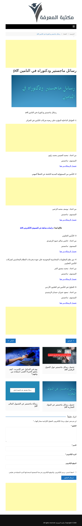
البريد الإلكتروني (70, 454)
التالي (12, 341)
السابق (70, 341)
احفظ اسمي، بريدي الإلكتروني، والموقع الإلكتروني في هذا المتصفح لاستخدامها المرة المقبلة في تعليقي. (41, 472)
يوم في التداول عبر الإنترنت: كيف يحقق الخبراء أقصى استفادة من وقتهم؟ (23, 371)
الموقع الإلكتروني (71, 463)
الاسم (74, 445)
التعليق (73, 426)
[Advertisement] (41, 54)
